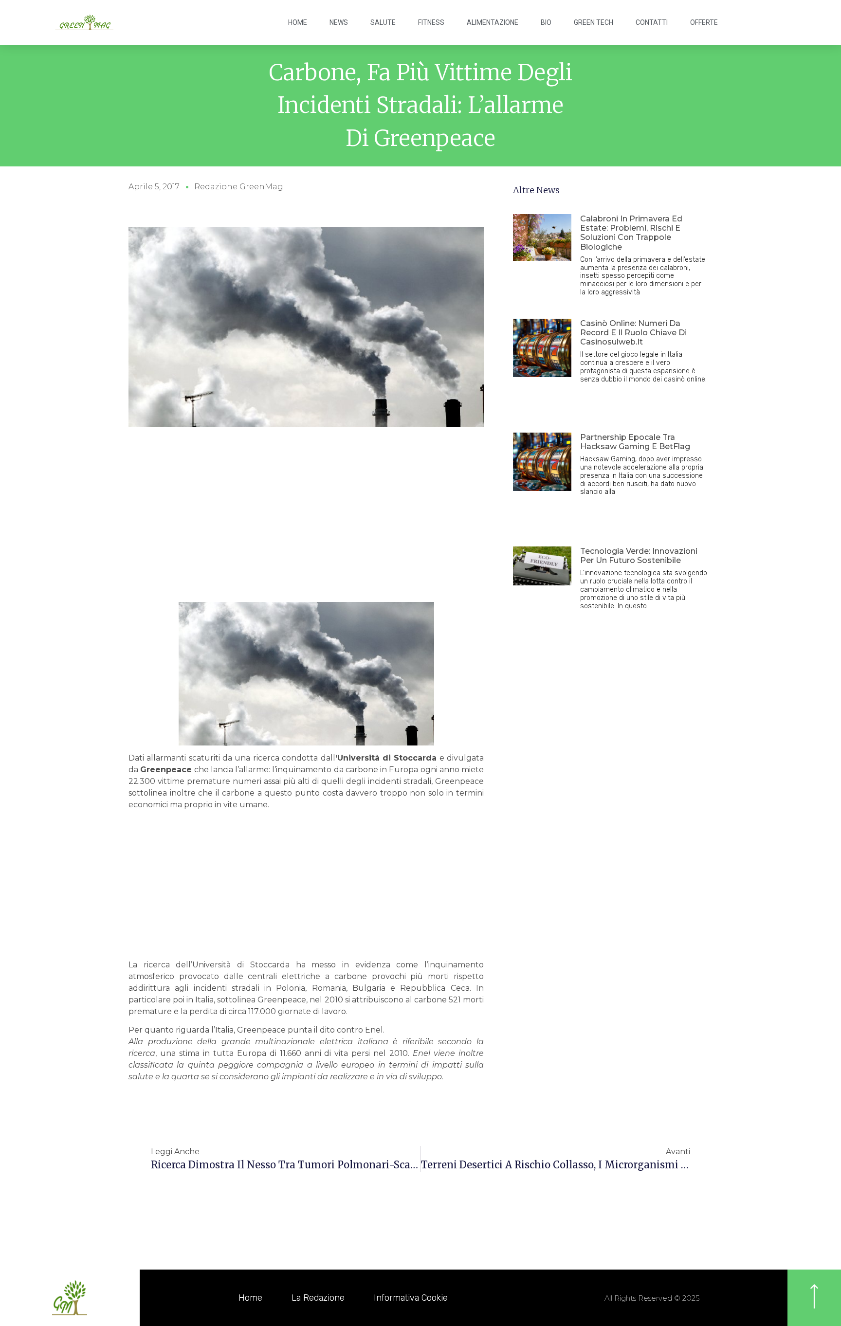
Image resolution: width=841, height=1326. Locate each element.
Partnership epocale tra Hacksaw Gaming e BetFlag (635, 442)
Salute (383, 22)
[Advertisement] (306, 529)
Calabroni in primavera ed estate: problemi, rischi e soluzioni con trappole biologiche (631, 233)
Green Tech (593, 22)
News (338, 22)
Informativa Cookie (411, 1297)
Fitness (431, 22)
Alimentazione (492, 22)
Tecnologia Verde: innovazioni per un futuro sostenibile (638, 555)
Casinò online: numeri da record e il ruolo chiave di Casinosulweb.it (633, 332)
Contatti (652, 22)
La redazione (318, 1297)
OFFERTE (704, 22)
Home (297, 22)
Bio (546, 22)
